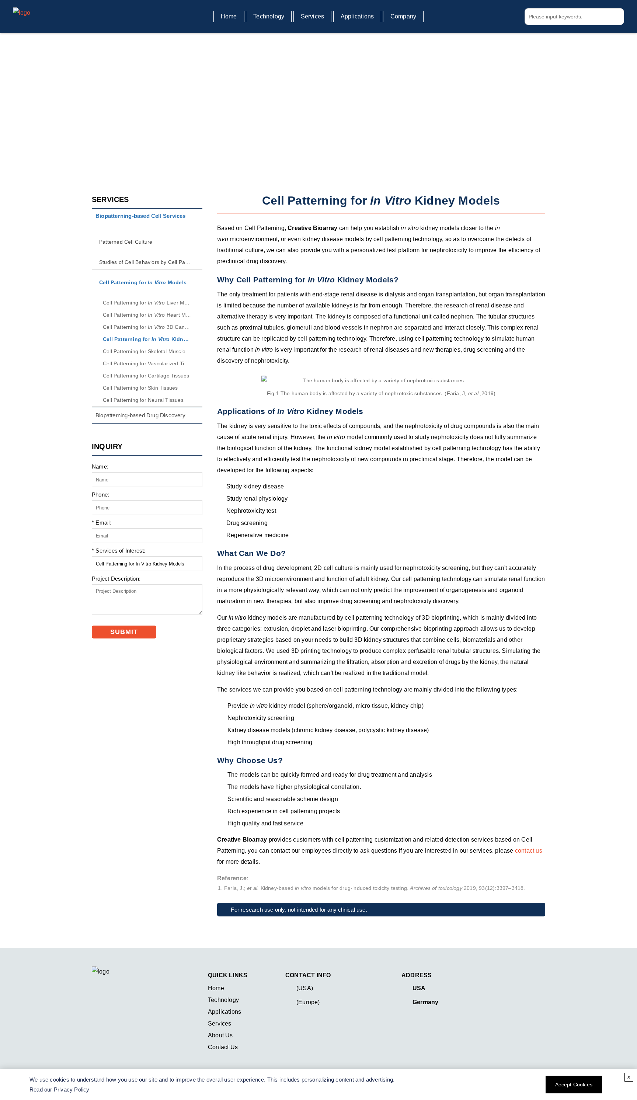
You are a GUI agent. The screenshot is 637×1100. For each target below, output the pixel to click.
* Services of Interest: (119, 550)
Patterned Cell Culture (125, 242)
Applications (357, 16)
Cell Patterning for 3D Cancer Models (147, 327)
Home (229, 16)
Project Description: (116, 578)
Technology (268, 16)
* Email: (101, 522)
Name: (100, 466)
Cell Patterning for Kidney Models (147, 339)
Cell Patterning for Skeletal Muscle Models (147, 351)
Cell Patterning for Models (300, 111)
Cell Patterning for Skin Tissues (140, 388)
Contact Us (223, 1047)
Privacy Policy (72, 1089)
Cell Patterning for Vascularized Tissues (147, 363)
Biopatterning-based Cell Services (198, 111)
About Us (220, 1035)
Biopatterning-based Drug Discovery (140, 415)
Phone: (100, 494)
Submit (124, 632)
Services (312, 16)
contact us (528, 850)
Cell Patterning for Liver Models (147, 303)
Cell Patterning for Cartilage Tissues (146, 376)
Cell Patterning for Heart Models (147, 315)
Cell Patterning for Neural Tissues (143, 400)
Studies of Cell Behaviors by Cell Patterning (145, 262)
